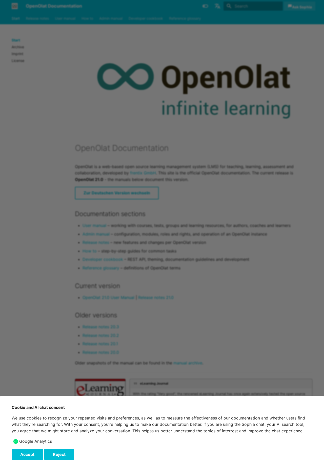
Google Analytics (35, 441)
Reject (59, 454)
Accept (27, 454)
